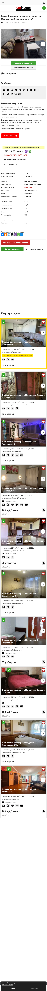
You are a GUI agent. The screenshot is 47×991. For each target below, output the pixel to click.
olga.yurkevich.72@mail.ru (15, 155)
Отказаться (34, 988)
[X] (12, 234)
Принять (12, 989)
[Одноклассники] (5, 234)
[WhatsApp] (18, 234)
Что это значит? (7, 985)
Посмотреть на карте (23, 63)
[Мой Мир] (21, 234)
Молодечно (28, 187)
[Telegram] (9, 234)
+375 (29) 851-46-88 (13, 151)
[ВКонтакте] (2, 234)
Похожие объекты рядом (23, 67)
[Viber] (15, 234)
